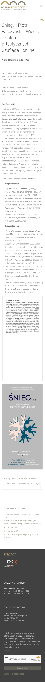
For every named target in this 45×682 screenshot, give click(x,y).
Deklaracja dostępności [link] (14, 674)
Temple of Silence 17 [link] (11, 527)
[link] (41, 19)
